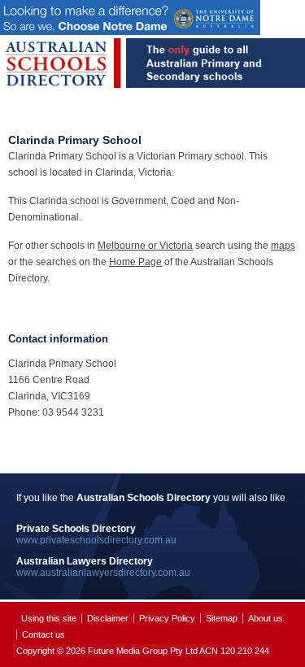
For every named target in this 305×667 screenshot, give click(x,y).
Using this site (48, 618)
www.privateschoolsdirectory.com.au (96, 540)
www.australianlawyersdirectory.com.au (103, 572)
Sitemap (221, 618)
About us (265, 618)
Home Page (135, 262)
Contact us (43, 634)
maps (283, 245)
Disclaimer (108, 618)
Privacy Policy (167, 618)
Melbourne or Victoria (145, 245)
